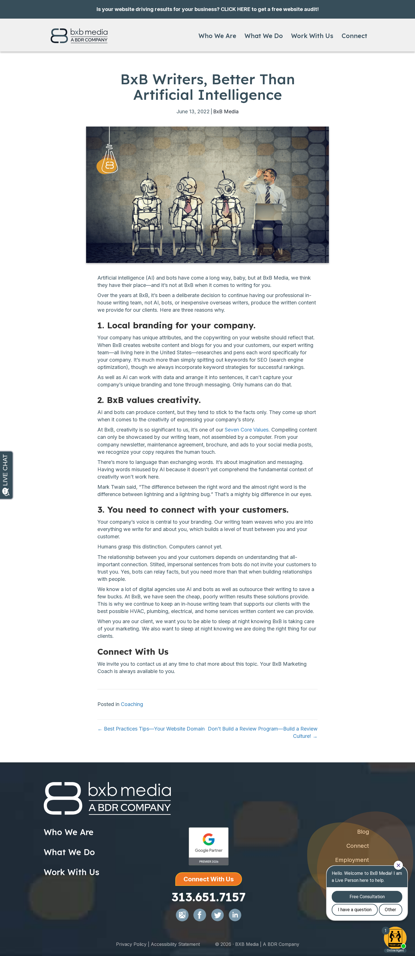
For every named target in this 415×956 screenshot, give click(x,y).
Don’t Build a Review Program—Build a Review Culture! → (263, 732)
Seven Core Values (246, 430)
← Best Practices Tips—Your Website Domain (151, 729)
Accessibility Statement (175, 944)
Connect (354, 36)
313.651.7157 (208, 896)
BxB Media (226, 111)
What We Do (263, 36)
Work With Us (312, 36)
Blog (363, 831)
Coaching (132, 704)
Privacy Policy (131, 944)
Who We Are (217, 36)
